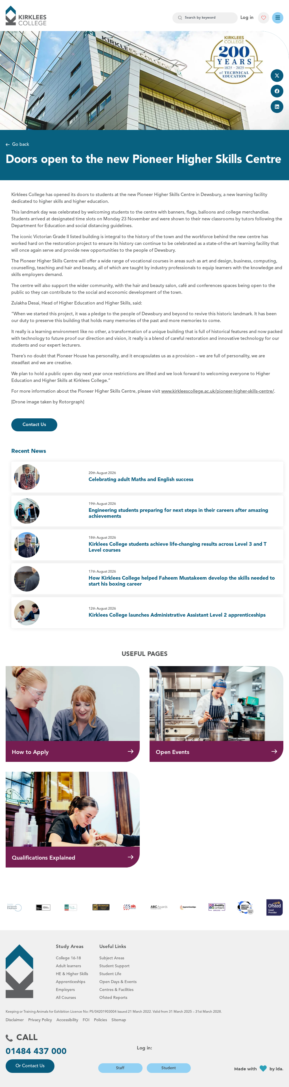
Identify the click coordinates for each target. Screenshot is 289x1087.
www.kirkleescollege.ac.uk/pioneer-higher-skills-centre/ (217, 391)
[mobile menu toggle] (277, 17)
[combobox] (205, 17)
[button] (277, 75)
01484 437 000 (36, 1051)
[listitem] (147, 477)
